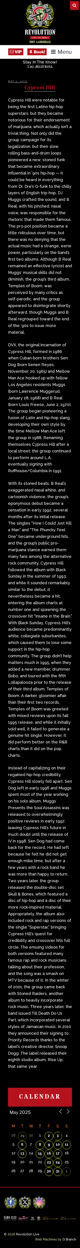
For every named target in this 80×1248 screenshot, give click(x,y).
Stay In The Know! (40, 62)
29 (22, 1135)
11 (66, 1144)
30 (49, 1171)
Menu (65, 52)
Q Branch (69, 1239)
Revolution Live (27, 1234)
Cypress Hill (39, 87)
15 (40, 1153)
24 (58, 1162)
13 (22, 1153)
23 (49, 1162)
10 (58, 1144)
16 (49, 1153)
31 (58, 1171)
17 (58, 1153)
